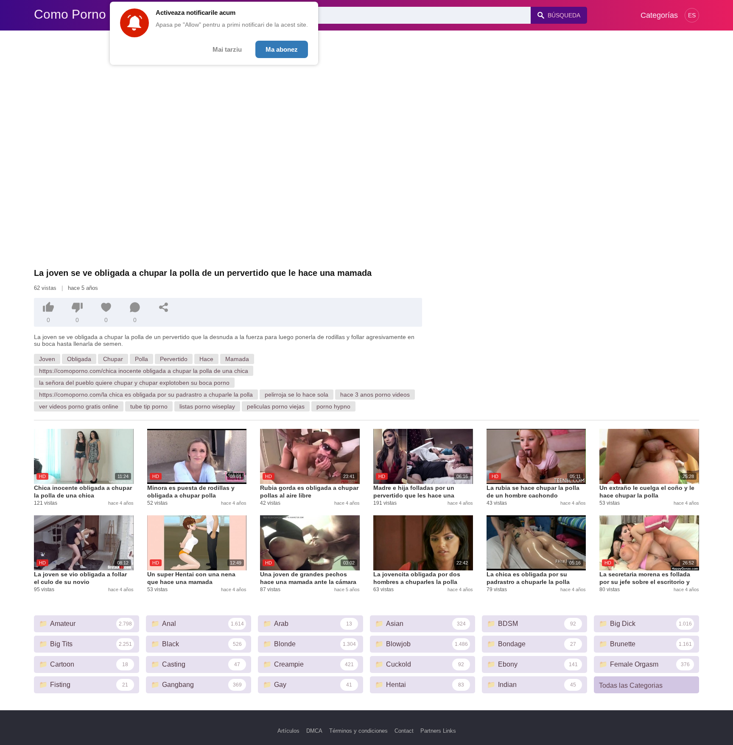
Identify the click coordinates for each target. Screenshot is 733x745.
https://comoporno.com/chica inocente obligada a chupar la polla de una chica (143, 370)
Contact (404, 731)
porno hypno (333, 406)
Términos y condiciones (358, 731)
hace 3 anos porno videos (375, 394)
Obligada (79, 359)
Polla (141, 359)
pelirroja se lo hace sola (296, 394)
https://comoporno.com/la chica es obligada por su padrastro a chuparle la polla (146, 394)
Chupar (113, 359)
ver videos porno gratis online (78, 406)
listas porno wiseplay (207, 406)
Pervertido (173, 359)
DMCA (314, 731)
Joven (47, 359)
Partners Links (438, 731)
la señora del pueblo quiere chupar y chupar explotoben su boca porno (134, 382)
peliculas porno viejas (276, 406)
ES (692, 15)
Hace (206, 359)
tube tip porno (149, 406)
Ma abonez (282, 49)
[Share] (164, 307)
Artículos (288, 731)
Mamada (237, 359)
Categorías (659, 15)
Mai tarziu (227, 49)
